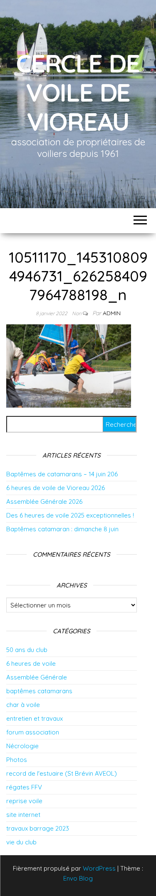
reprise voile (24, 801)
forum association (32, 732)
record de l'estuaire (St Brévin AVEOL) (61, 773)
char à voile (23, 705)
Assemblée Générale (36, 677)
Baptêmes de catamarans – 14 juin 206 (62, 474)
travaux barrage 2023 (37, 828)
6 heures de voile (31, 663)
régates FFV (24, 787)
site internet (23, 815)
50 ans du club (26, 650)
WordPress (99, 868)
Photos (16, 760)
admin (112, 313)
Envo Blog (78, 878)
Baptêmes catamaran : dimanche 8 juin (62, 529)
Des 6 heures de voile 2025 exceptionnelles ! (70, 515)
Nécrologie (22, 746)
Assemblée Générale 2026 (44, 501)
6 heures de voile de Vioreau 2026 (55, 488)
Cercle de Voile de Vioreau (77, 92)
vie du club (21, 842)
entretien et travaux (34, 718)
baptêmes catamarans (39, 691)
